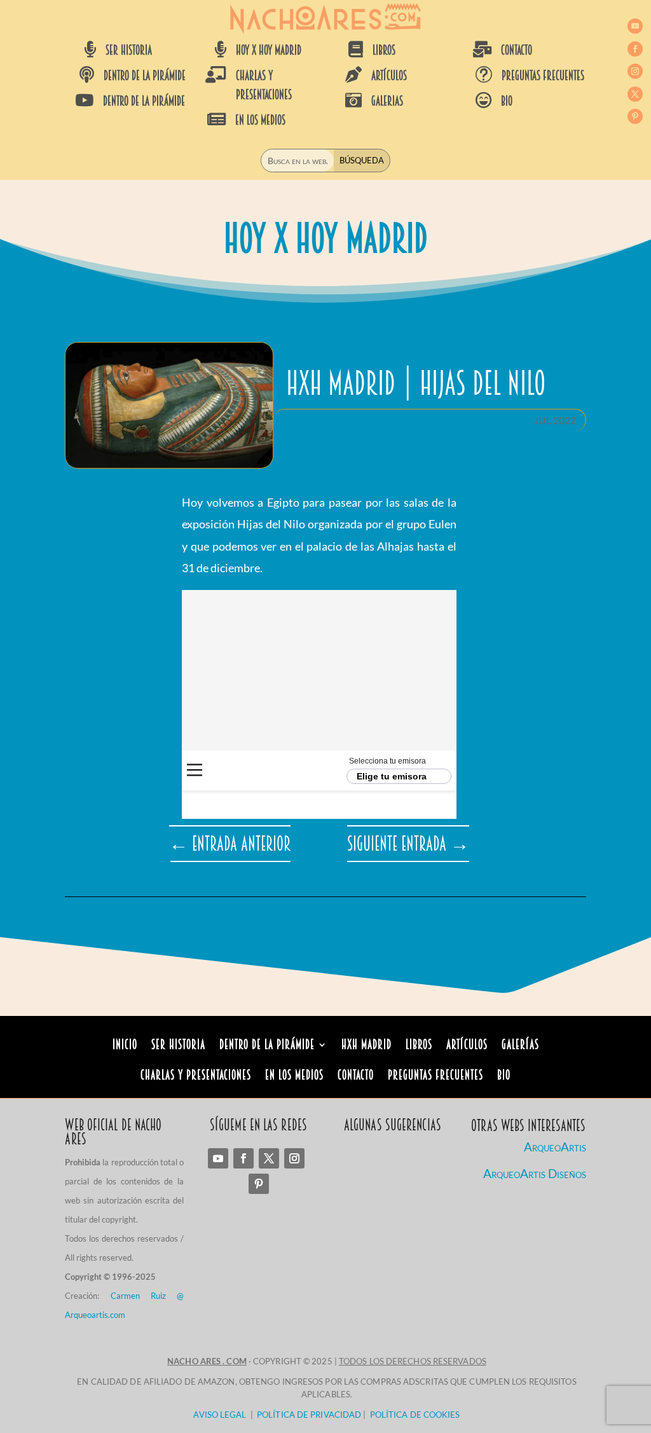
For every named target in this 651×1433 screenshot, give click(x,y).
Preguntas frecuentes (543, 75)
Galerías (520, 1046)
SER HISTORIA (129, 50)
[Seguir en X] (635, 94)
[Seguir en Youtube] (635, 26)
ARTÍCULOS (389, 75)
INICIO (125, 1046)
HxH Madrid (366, 1046)
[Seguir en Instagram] (635, 71)
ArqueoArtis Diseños (534, 1173)
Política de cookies (415, 1414)
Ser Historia (178, 1046)
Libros (419, 1046)
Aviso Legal (219, 1414)
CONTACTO (516, 50)
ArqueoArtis (555, 1146)
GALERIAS (387, 101)
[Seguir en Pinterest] (635, 116)
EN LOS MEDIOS (260, 120)
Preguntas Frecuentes (435, 1077)
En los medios (294, 1077)
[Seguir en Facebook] (635, 49)
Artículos (467, 1046)
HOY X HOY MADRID (268, 50)
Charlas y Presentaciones (195, 1077)
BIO (506, 101)
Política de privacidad (309, 1414)
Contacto (356, 1077)
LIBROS (384, 50)
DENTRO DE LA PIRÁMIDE (145, 75)
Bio (504, 1077)
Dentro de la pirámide (267, 1046)
